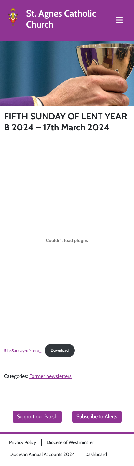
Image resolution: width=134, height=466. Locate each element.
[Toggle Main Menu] (119, 20)
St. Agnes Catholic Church (61, 19)
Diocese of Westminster (70, 442)
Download (60, 350)
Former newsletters (50, 376)
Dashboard (96, 454)
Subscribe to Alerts (96, 416)
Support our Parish (37, 416)
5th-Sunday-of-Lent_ (22, 350)
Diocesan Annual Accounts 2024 (41, 454)
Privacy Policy (22, 442)
